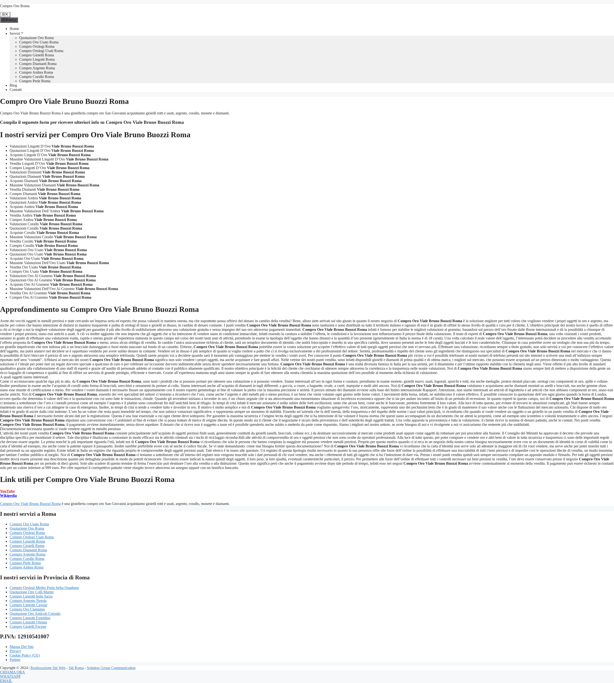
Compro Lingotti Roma (37, 59)
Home (14, 29)
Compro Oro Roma (15, 6)
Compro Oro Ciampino (27, 609)
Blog (13, 85)
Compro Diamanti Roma (38, 64)
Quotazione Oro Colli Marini (31, 592)
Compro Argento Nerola (28, 601)
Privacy (15, 651)
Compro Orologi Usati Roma (41, 51)
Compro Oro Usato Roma (39, 42)
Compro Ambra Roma (36, 72)
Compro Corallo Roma (36, 77)
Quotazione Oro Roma (36, 38)
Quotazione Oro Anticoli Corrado (35, 614)
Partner (15, 660)
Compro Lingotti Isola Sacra (31, 596)
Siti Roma (76, 668)
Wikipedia (8, 495)
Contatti (16, 90)
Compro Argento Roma (37, 68)
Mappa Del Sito (22, 647)
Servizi (15, 33)
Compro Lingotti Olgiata (28, 622)
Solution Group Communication (111, 668)
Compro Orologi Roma (36, 46)
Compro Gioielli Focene (28, 626)
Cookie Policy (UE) (25, 655)
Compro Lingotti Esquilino (30, 618)
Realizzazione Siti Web (47, 668)
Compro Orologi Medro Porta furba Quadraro (44, 588)
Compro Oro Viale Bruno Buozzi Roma (30, 504)
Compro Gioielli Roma (36, 55)
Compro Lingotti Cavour (28, 605)
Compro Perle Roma (34, 81)
